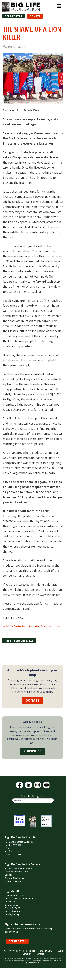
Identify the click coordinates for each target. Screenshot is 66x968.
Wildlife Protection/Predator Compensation (31, 626)
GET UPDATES (13, 16)
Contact (40, 953)
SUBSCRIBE (32, 751)
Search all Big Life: (33, 796)
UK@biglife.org (12, 914)
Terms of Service (46, 950)
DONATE (35, 16)
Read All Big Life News (19, 641)
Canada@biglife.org (14, 878)
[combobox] (33, 800)
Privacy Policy (14, 950)
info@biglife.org (13, 851)
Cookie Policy (29, 950)
